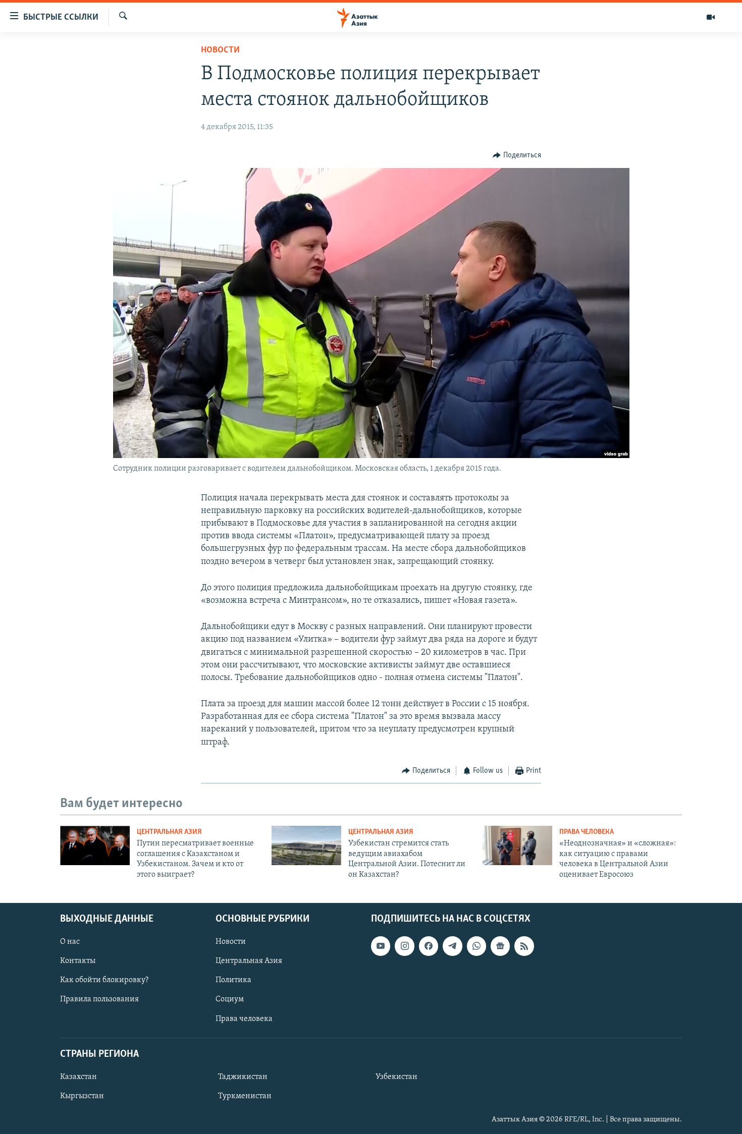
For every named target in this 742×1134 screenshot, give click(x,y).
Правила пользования (99, 999)
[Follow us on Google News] (500, 945)
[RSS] (524, 945)
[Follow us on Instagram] (404, 945)
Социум (230, 999)
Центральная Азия (169, 832)
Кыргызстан (82, 1096)
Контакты (77, 961)
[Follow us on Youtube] (380, 945)
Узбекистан (396, 1077)
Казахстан (78, 1077)
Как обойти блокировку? (104, 980)
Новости (220, 50)
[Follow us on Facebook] (428, 945)
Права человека (586, 832)
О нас (70, 942)
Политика (233, 980)
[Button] (517, 155)
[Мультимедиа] (711, 17)
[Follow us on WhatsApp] (476, 945)
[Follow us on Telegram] (452, 945)
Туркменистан (245, 1096)
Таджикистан (243, 1077)
